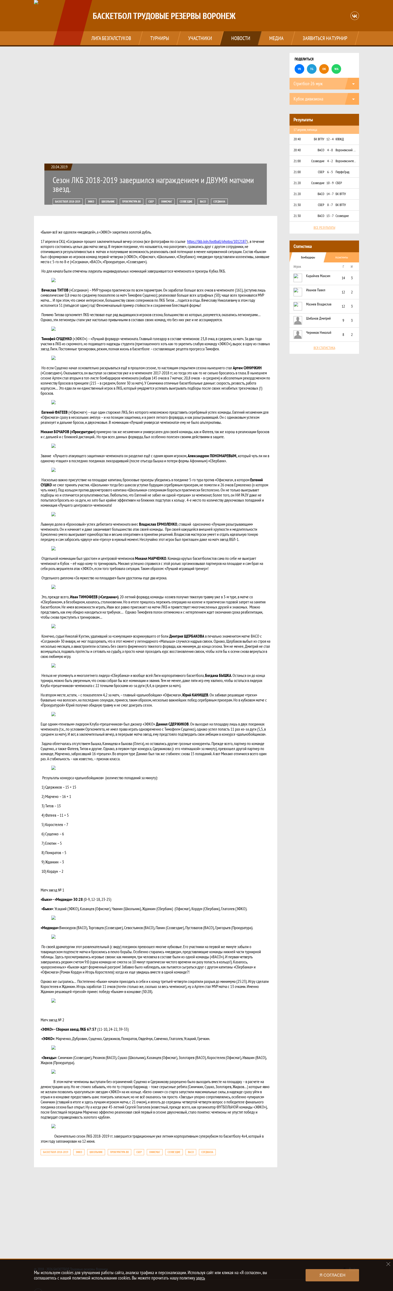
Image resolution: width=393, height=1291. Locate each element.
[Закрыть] (388, 1264)
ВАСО (203, 201)
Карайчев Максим (318, 276)
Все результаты (324, 227)
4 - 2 (330, 161)
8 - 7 (330, 205)
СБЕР (151, 201)
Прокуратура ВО (131, 201)
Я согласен (332, 1275)
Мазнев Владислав (319, 304)
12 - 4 (330, 139)
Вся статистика (324, 348)
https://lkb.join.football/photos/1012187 (216, 241)
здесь (200, 1278)
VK (299, 69)
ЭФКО (91, 201)
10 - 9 (330, 183)
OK (324, 69)
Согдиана (219, 201)
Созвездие (186, 201)
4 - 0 (330, 150)
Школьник (108, 201)
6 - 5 (330, 172)
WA (336, 69)
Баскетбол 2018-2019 (67, 201)
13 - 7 (330, 216)
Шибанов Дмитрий (318, 318)
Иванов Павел (315, 290)
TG (311, 69)
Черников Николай (318, 332)
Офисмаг (166, 201)
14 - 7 (330, 194)
